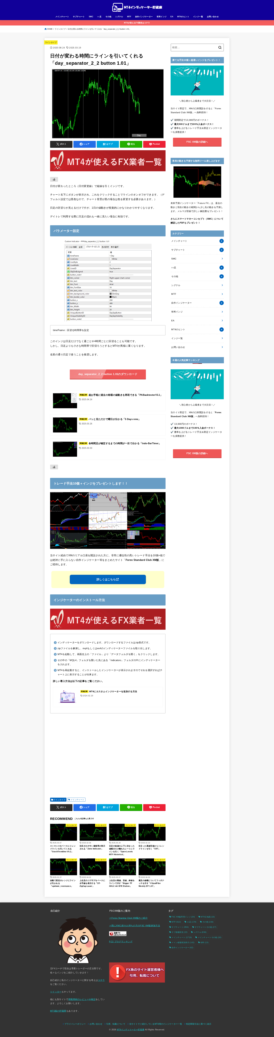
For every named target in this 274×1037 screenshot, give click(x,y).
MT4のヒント (183, 17)
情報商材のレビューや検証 (82, 999)
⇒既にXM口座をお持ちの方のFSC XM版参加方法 (134, 925)
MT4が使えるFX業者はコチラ (137, 23)
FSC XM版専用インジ (183, 917)
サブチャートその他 (205, 927)
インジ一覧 (198, 17)
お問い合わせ (213, 17)
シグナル (119, 17)
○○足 (99, 17)
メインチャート (62, 17)
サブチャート (79, 17)
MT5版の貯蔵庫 (58, 1011)
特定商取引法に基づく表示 (198, 1024)
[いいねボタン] (54, 179)
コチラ (101, 980)
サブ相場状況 (179, 932)
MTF (129, 17)
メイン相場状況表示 (183, 942)
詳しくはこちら (106, 579)
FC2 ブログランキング (120, 941)
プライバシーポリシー (75, 1024)
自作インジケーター (144, 17)
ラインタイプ (60, 29)
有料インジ (161, 17)
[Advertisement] (108, 754)
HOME (50, 29)
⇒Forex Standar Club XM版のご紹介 (128, 918)
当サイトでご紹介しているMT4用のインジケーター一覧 (155, 1024)
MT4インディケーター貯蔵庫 (130, 1030)
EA (171, 17)
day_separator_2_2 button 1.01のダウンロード (107, 374)
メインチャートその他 (210, 937)
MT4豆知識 (208, 917)
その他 (108, 17)
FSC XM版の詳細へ (197, 141)
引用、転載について (115, 1024)
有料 (204, 942)
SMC (91, 17)
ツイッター (56, 991)
